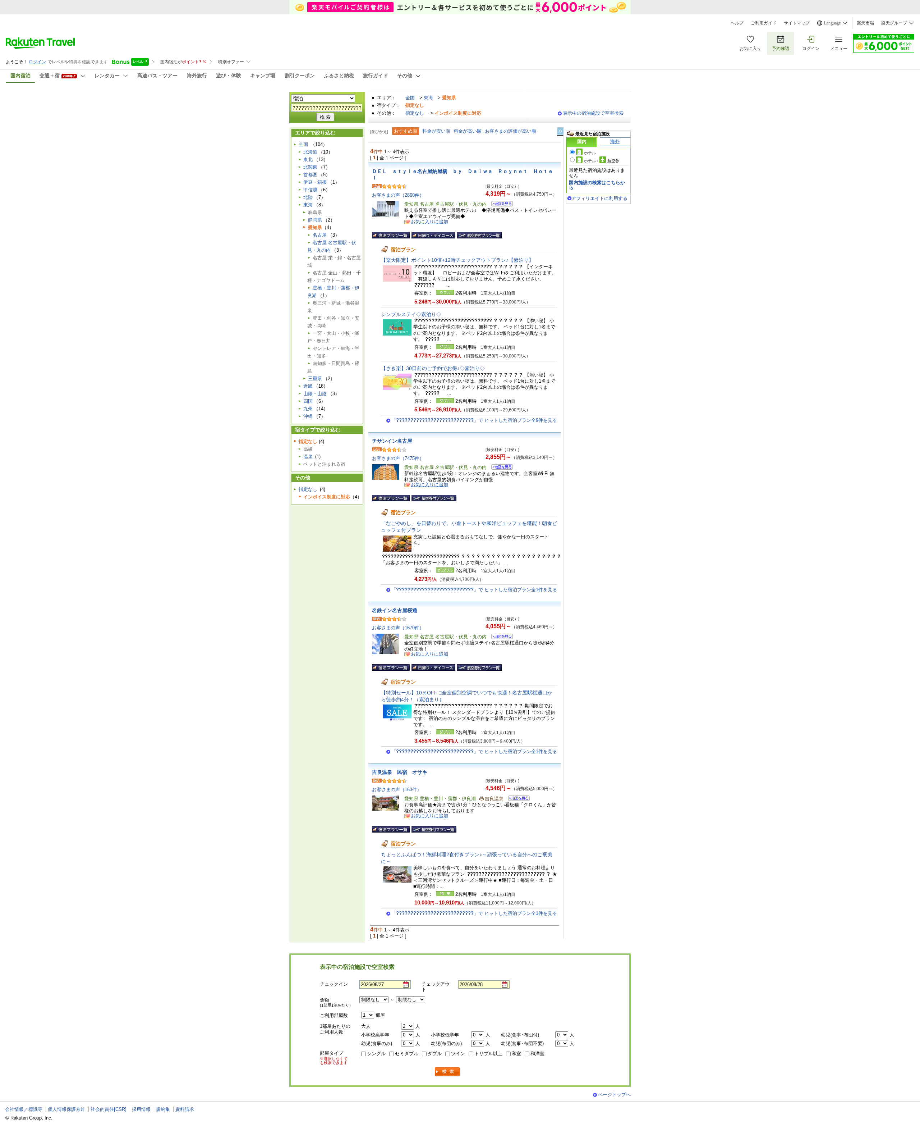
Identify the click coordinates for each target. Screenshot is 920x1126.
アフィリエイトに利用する (599, 198)
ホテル (590, 153)
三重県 (315, 378)
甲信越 (310, 189)
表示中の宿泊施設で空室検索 (593, 113)
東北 (308, 159)
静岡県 (315, 220)
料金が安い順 (436, 131)
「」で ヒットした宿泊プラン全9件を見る (474, 420)
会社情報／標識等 (23, 1109)
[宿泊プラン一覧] (391, 235)
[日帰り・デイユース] (433, 235)
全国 (410, 97)
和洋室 (537, 1053)
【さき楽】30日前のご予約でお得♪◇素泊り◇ (433, 368)
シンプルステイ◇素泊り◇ (411, 314)
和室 (516, 1053)
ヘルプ (737, 23)
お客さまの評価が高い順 (510, 131)
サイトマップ (797, 23)
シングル (376, 1053)
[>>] (560, 131)
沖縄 (308, 416)
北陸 (308, 197)
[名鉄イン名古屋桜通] (500, 637)
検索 (448, 1071)
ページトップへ (614, 1094)
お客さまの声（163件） (397, 789)
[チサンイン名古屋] (500, 468)
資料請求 (184, 1109)
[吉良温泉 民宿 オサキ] (516, 799)
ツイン (458, 1053)
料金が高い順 (468, 131)
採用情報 (141, 1109)
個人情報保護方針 (66, 1109)
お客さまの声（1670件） (398, 627)
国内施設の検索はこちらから (597, 185)
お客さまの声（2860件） (398, 195)
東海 (428, 97)
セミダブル (406, 1053)
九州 (308, 408)
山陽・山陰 (315, 393)
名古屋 (320, 235)
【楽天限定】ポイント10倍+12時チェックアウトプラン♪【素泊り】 (457, 260)
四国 (308, 401)
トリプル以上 (488, 1053)
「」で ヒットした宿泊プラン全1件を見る (474, 589)
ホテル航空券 (601, 161)
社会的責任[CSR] (108, 1109)
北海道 (310, 152)
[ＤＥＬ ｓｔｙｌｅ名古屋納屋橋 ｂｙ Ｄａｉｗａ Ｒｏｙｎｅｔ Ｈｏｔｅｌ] (500, 205)
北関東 (310, 167)
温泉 (308, 456)
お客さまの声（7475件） (398, 458)
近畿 (308, 386)
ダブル (435, 1053)
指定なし (414, 113)
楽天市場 (865, 23)
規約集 (163, 1109)
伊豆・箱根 (315, 182)
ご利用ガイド (764, 23)
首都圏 (310, 174)
